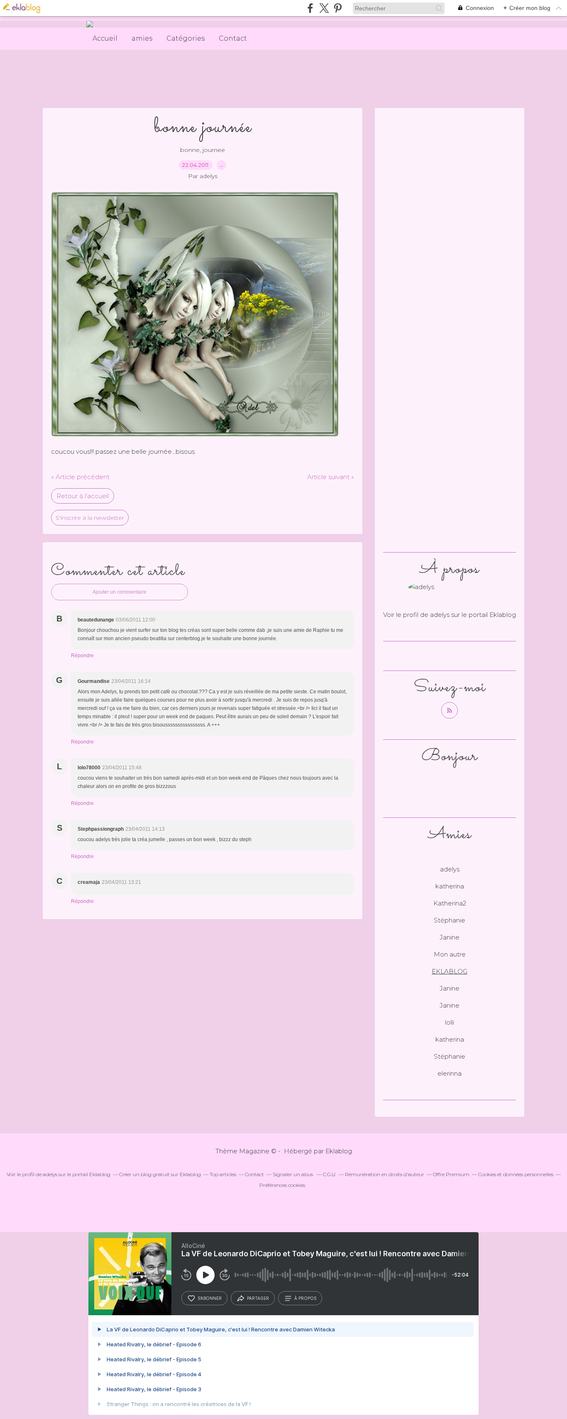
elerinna (449, 1073)
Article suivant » (330, 477)
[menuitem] (105, 38)
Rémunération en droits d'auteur (384, 1174)
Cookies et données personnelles (515, 1174)
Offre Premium (451, 1174)
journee (214, 150)
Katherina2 (449, 903)
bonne (190, 150)
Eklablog (338, 1151)
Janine (449, 937)
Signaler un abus (293, 1174)
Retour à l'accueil (82, 496)
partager (258, 1298)
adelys (440, 615)
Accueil (105, 38)
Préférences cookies (282, 1185)
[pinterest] (337, 8)
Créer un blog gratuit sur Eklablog (160, 1174)
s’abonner (210, 1298)
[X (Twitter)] (324, 8)
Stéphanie (449, 920)
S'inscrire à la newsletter (90, 517)
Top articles (223, 1174)
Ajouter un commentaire (120, 592)
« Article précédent (80, 477)
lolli (449, 1022)
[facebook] (310, 8)
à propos (305, 1298)
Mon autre (450, 954)
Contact (233, 38)
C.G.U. (329, 1174)
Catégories (185, 38)
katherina (449, 886)
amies (142, 38)
